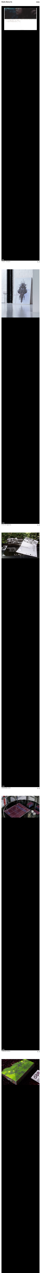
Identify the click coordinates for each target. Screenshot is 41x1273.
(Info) (38, 2)
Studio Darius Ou (6, 2)
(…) (38, 262)
